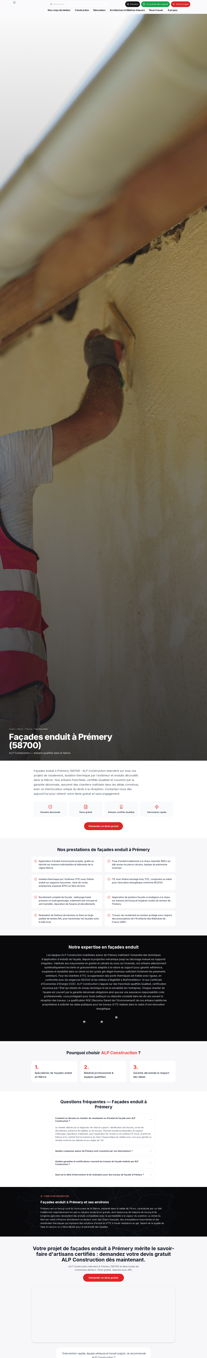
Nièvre (20, 729)
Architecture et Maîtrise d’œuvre (127, 10)
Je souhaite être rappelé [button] (157, 4)
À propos (172, 10)
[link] (28, 6)
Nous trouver (156, 10)
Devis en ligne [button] (182, 4)
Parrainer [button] (134, 4)
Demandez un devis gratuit (103, 826)
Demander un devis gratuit (103, 1277)
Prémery (28, 729)
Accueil (12, 729)
